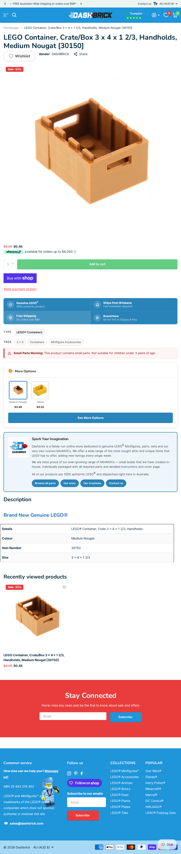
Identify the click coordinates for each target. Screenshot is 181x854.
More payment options (20, 289)
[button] (5, 3)
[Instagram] (69, 773)
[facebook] (82, 773)
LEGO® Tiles (119, 813)
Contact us (144, 3)
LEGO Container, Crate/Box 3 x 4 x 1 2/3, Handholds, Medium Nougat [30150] (34, 657)
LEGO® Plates (120, 807)
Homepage (11, 27)
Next (81, 4)
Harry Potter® (155, 783)
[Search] (14, 15)
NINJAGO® (153, 807)
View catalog (6, 15)
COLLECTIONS (122, 763)
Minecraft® (153, 789)
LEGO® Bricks (120, 789)
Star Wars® (153, 771)
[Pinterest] (75, 773)
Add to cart (97, 264)
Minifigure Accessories (66, 342)
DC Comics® (154, 801)
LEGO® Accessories (124, 777)
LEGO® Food (119, 795)
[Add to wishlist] (64, 587)
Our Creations (92, 483)
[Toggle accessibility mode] (155, 4)
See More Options (90, 417)
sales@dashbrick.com (26, 823)
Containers (37, 342)
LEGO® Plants (120, 801)
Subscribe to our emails (85, 793)
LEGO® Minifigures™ (124, 771)
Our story (70, 483)
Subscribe (125, 717)
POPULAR (153, 763)
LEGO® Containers (29, 332)
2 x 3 (20, 342)
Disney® (151, 777)
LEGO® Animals (121, 783)
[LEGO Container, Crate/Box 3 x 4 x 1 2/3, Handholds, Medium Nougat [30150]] (37, 616)
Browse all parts (45, 483)
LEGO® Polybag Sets (160, 813)
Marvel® (151, 795)
